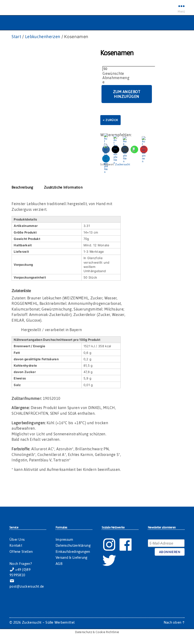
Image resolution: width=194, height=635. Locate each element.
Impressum (64, 539)
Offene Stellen (21, 551)
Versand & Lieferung (72, 557)
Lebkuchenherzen (42, 36)
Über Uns (17, 539)
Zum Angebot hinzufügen (127, 94)
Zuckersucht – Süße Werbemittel (48, 622)
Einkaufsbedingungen (73, 551)
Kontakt (15, 545)
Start (16, 36)
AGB (59, 564)
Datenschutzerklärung (73, 545)
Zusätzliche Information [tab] (63, 187)
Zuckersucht (122, 164)
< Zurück (110, 120)
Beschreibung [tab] (22, 187)
